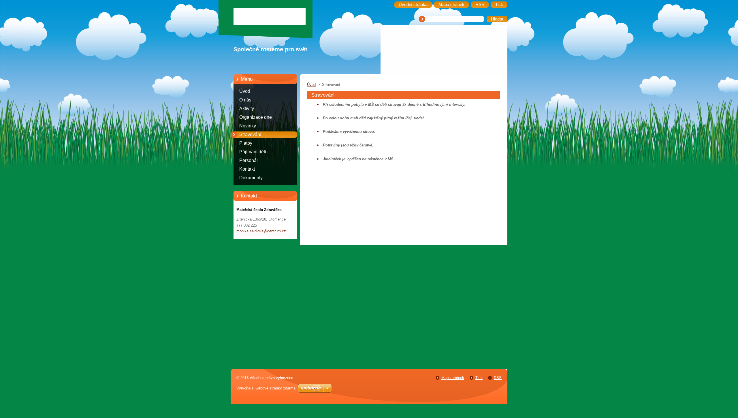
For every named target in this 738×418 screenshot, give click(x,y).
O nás (245, 99)
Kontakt (247, 169)
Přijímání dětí (252, 151)
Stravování (250, 134)
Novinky (247, 125)
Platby (245, 143)
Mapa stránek (452, 378)
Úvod (244, 91)
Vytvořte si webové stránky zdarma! (266, 388)
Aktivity (246, 108)
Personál (248, 160)
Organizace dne (255, 117)
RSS (498, 378)
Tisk (479, 378)
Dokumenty (251, 177)
